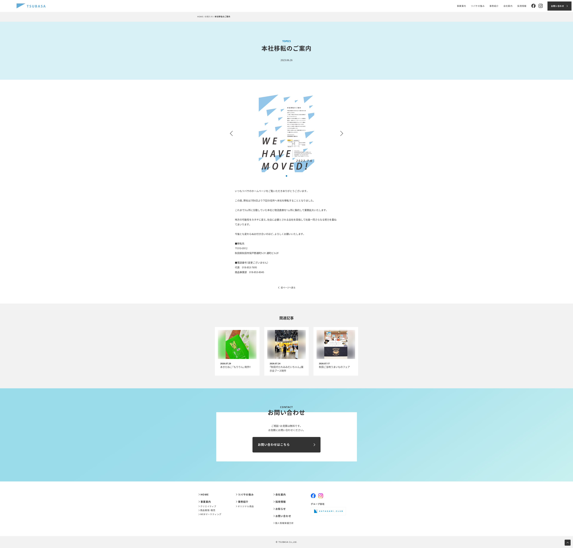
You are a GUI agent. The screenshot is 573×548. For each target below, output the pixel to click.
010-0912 (242, 248)
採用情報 (522, 6)
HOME (200, 16)
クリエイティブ (208, 506)
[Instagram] (541, 6)
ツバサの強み (478, 6)
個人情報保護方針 (284, 523)
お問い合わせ (283, 516)
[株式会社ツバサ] (31, 6)
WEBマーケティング (211, 514)
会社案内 (508, 6)
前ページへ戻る (288, 288)
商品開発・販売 (207, 510)
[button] (286, 176)
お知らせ (209, 16)
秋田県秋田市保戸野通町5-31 (250, 253)
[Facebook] (533, 6)
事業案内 (461, 6)
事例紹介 (494, 6)
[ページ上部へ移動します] (568, 543)
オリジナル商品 (246, 506)
